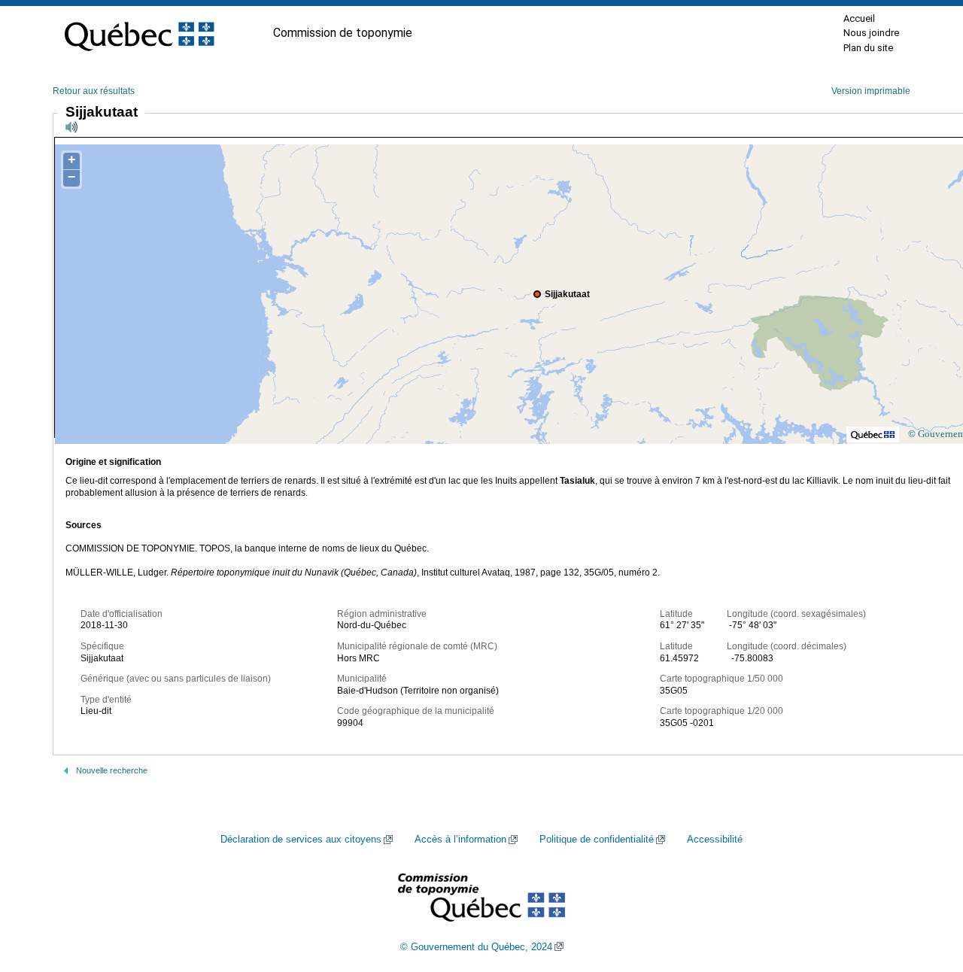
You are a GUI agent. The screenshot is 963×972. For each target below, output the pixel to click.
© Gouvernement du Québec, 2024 (476, 947)
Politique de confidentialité (596, 839)
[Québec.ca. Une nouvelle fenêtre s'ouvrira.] (139, 33)
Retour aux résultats (94, 91)
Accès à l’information (460, 839)
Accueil (859, 18)
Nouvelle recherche (111, 770)
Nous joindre (871, 32)
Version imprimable (870, 91)
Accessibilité (715, 839)
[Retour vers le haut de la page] (925, 889)
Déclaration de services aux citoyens (300, 839)
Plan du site (868, 47)
